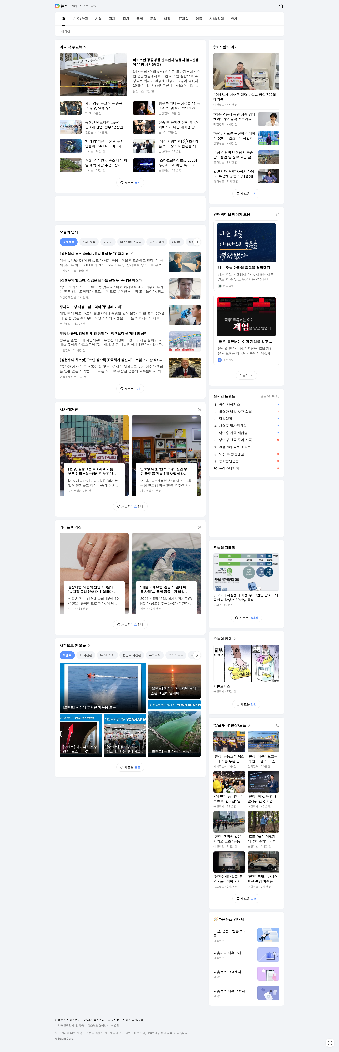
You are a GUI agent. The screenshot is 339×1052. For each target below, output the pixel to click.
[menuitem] (63, 19)
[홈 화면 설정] (330, 1043)
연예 (74, 6)
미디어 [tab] (108, 242)
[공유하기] (280, 6)
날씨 (93, 6)
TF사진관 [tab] (85, 655)
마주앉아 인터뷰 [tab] (131, 242)
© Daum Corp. (64, 1038)
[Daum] (58, 6)
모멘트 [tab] (67, 655)
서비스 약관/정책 (133, 1019)
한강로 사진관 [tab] (132, 655)
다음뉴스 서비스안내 (67, 1019)
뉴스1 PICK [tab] (107, 655)
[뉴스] (64, 6)
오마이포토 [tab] (176, 655)
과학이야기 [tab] (156, 242)
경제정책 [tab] (69, 242)
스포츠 (83, 6)
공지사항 (113, 1019)
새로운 (132, 183)
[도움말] (199, 410)
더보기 (244, 375)
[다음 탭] (197, 242)
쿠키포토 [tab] (155, 655)
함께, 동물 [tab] (89, 242)
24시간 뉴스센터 (94, 1019)
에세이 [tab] (176, 242)
